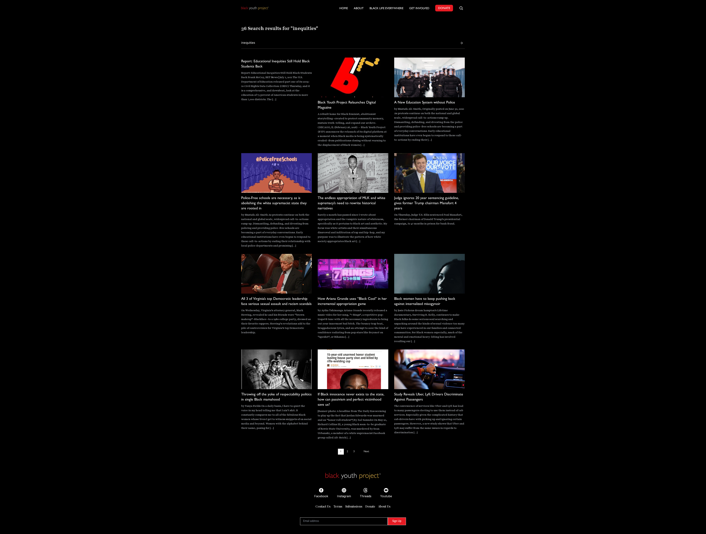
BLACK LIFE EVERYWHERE (386, 8)
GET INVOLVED (419, 8)
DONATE (444, 8)
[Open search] (461, 8)
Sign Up (396, 521)
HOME (343, 8)
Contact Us (323, 506)
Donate (370, 506)
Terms (338, 506)
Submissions (353, 506)
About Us (384, 506)
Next (366, 451)
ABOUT (359, 8)
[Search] (461, 43)
